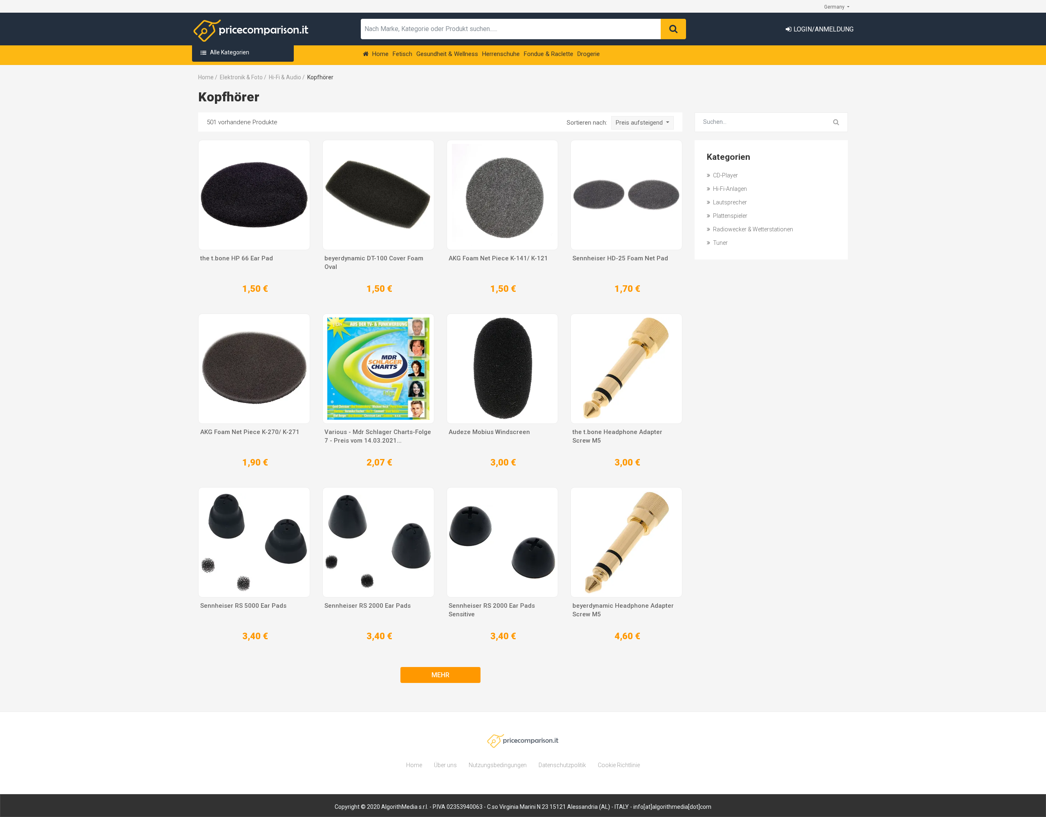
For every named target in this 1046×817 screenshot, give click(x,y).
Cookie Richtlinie (619, 765)
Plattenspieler (729, 216)
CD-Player (725, 175)
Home (380, 54)
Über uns (445, 765)
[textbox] (511, 29)
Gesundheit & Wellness (447, 54)
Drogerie (588, 54)
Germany (835, 7)
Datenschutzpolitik (562, 765)
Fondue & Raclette (548, 54)
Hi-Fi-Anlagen (729, 189)
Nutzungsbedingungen (498, 765)
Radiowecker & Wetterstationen (752, 229)
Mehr (440, 675)
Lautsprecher (729, 202)
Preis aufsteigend (640, 122)
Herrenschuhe (501, 54)
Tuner (720, 243)
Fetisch (402, 54)
